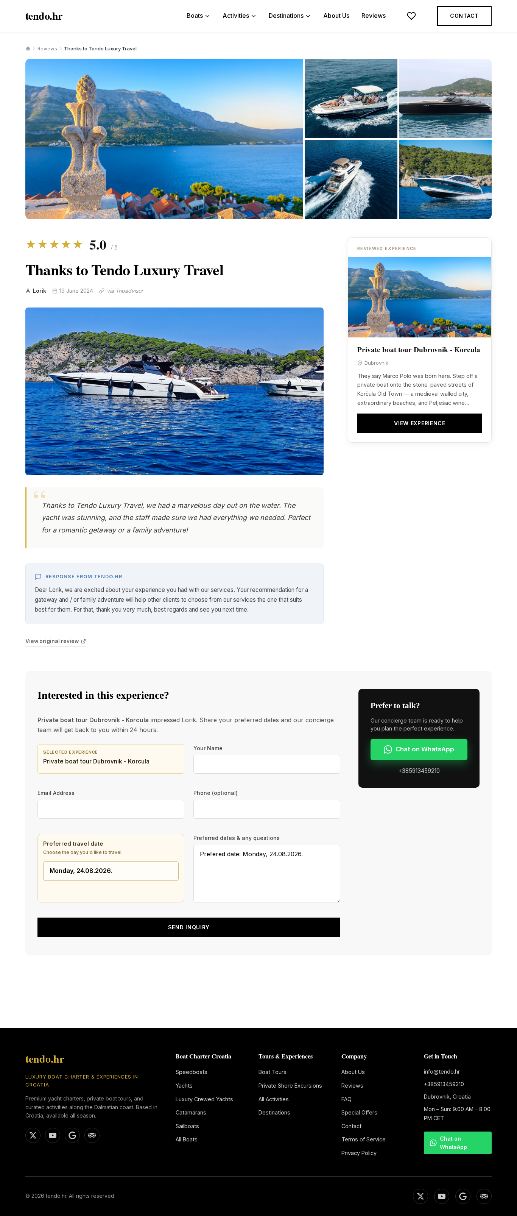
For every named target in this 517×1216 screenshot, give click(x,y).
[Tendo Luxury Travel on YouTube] (52, 1135)
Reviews (373, 15)
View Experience (419, 423)
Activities (236, 15)
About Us (336, 15)
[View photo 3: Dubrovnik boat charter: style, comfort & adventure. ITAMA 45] (445, 98)
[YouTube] (441, 1196)
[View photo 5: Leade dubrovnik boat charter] (445, 179)
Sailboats (187, 1126)
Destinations (286, 15)
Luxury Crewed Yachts (204, 1099)
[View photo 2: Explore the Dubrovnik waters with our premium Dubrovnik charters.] (351, 98)
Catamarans (191, 1112)
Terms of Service (363, 1139)
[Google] (462, 1196)
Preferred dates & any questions (236, 838)
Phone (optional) (215, 793)
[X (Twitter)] (420, 1196)
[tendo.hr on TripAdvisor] (92, 1135)
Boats (195, 15)
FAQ (346, 1099)
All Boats (187, 1139)
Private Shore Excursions (290, 1085)
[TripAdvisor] (484, 1196)
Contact (464, 15)
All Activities (273, 1099)
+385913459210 (419, 770)
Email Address (56, 793)
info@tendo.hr (442, 1071)
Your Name (208, 748)
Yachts (184, 1085)
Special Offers (359, 1112)
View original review (52, 641)
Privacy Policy (359, 1153)
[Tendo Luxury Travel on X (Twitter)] (32, 1135)
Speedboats (191, 1072)
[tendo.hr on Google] (72, 1135)
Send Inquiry (189, 927)
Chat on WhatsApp (425, 749)
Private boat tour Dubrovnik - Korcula (418, 349)
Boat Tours (272, 1072)
